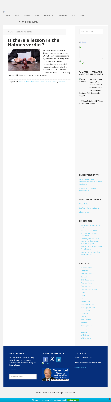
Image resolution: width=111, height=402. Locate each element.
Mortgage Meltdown (88, 307)
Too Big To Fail (86, 326)
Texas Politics (86, 320)
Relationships (85, 310)
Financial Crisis (86, 286)
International (85, 301)
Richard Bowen (55, 5)
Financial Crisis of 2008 (89, 289)
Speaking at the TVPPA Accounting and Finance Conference (89, 233)
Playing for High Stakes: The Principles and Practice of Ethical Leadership (90, 181)
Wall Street (85, 335)
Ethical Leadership (87, 280)
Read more (13, 370)
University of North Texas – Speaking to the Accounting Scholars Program (90, 241)
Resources (84, 313)
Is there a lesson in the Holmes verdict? (33, 42)
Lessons (54, 82)
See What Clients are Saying (89, 208)
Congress (84, 271)
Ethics (32, 82)
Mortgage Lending (87, 304)
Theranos (61, 82)
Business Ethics (86, 268)
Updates (84, 332)
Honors (83, 298)
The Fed (84, 323)
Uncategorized (86, 329)
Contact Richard (80, 367)
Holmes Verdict (45, 82)
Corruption (85, 277)
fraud (37, 82)
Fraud (83, 292)
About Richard (84, 212)
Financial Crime (86, 283)
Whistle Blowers (86, 338)
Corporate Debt (86, 274)
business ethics (24, 82)
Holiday (83, 295)
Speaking (84, 317)
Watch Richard (84, 204)
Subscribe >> (73, 400)
